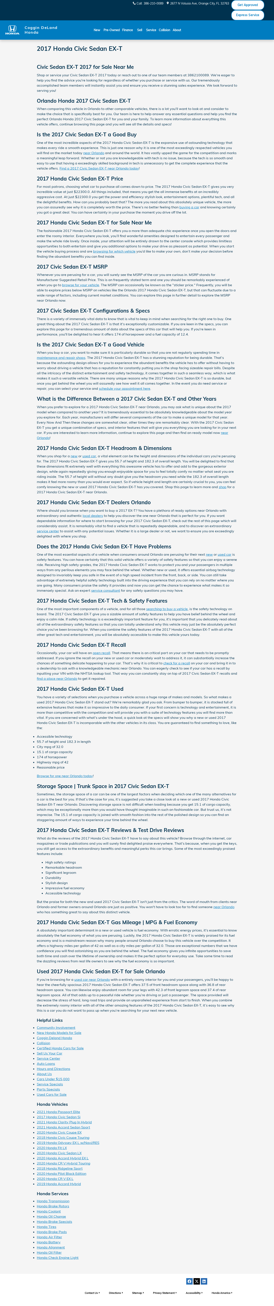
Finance (127, 30)
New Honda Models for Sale (59, 1033)
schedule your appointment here (124, 388)
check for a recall (176, 663)
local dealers (93, 515)
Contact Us (91, 1292)
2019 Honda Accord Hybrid (59, 1184)
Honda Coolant (49, 1211)
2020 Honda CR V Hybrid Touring (63, 1163)
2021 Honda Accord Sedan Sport (63, 1127)
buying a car (189, 207)
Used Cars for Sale (52, 1094)
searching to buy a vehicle (167, 609)
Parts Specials (48, 1089)
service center (48, 531)
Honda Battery (49, 1242)
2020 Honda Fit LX (52, 1148)
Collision (164, 30)
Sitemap (137, 1292)
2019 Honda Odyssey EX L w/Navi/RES (68, 1142)
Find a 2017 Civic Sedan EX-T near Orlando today (99, 168)
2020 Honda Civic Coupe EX (59, 1132)
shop (222, 487)
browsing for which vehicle (114, 251)
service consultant (105, 590)
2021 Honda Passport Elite (58, 1112)
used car (89, 456)
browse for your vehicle (80, 285)
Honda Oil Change (51, 1216)
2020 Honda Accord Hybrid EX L (63, 1158)
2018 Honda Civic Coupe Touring (63, 1137)
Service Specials (50, 1084)
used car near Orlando (92, 979)
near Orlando (93, 153)
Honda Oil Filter (49, 1252)
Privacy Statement (164, 1292)
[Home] (12, 30)
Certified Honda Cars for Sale (60, 1048)
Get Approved (248, 5)
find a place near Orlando (57, 678)
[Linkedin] (204, 1281)
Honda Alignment (51, 1247)
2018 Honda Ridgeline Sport (60, 1168)
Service (151, 30)
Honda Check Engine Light (58, 1257)
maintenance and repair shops (61, 357)
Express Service (247, 15)
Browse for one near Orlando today (65, 776)
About (177, 30)
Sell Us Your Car (49, 1053)
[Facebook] (189, 1281)
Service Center (48, 1058)
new (74, 456)
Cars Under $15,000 (53, 1079)
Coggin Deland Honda (54, 1038)
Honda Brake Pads (52, 1232)
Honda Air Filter (49, 1237)
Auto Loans (46, 1063)
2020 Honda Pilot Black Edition (61, 1173)
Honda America (221, 1292)
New (97, 30)
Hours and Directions (53, 1069)
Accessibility (193, 1292)
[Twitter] (197, 1281)
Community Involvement (56, 1027)
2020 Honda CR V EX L (55, 1179)
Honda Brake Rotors (53, 1206)
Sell (139, 30)
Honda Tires (46, 1227)
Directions (115, 1292)
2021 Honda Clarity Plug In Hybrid (64, 1122)
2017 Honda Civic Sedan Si (58, 1117)
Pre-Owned (112, 30)
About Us (44, 1074)
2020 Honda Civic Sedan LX (59, 1153)
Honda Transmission (53, 1201)
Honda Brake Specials (54, 1221)
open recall (101, 653)
